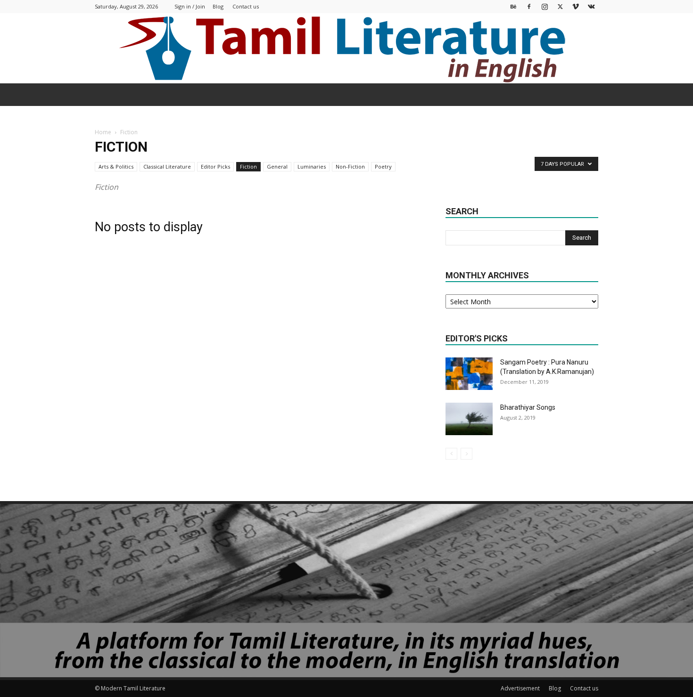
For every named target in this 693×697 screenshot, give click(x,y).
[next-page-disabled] (466, 454)
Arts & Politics (116, 166)
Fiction (248, 166)
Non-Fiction (350, 166)
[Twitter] (560, 6)
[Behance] (513, 6)
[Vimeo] (576, 6)
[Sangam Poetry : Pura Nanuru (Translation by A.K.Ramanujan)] (469, 373)
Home (103, 132)
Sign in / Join (189, 6)
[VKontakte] (591, 6)
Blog (218, 6)
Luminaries (311, 166)
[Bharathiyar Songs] (469, 419)
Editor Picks (215, 166)
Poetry (383, 166)
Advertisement (520, 688)
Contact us (245, 6)
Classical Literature (167, 166)
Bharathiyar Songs (527, 407)
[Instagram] (544, 6)
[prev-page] (451, 454)
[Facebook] (529, 6)
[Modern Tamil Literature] (346, 48)
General (277, 166)
